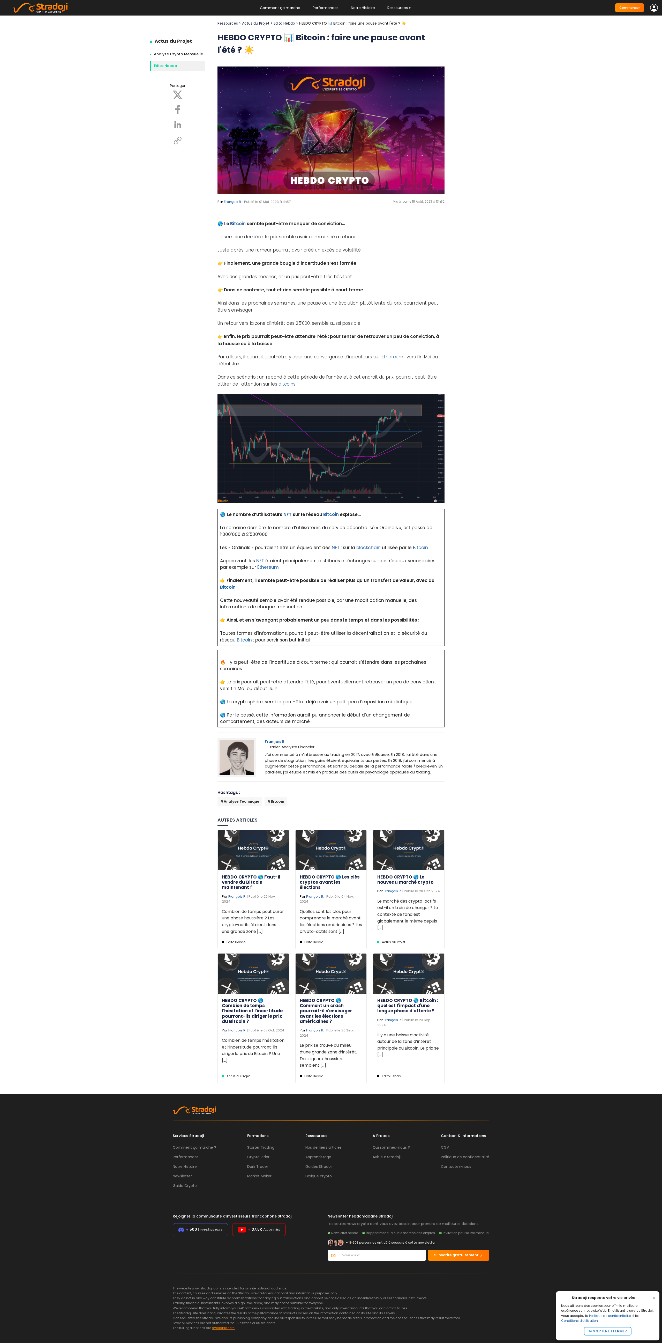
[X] (178, 94)
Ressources (227, 23)
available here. (223, 1328)
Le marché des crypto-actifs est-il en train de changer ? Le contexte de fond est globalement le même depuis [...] (407, 914)
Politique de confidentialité (610, 1316)
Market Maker (259, 1176)
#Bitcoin (275, 801)
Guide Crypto (185, 1185)
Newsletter (182, 1176)
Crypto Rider (258, 1157)
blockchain (368, 547)
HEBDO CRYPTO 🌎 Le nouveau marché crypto (405, 879)
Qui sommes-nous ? (391, 1147)
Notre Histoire (363, 7)
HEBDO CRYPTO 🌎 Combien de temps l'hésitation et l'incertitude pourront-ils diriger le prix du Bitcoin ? (252, 1011)
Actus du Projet (173, 41)
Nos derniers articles (323, 1147)
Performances (325, 7)
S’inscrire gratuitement (456, 1255)
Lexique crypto (318, 1176)
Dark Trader (257, 1166)
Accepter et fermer (608, 1331)
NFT (287, 514)
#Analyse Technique (239, 801)
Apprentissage (318, 1157)
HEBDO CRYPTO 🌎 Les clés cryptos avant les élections (330, 882)
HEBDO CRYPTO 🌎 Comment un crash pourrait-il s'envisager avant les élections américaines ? (326, 1011)
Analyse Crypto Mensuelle (178, 54)
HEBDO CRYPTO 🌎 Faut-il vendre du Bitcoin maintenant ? (251, 882)
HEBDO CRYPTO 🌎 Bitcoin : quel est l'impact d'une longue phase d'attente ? (407, 1005)
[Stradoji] (39, 8)
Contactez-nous (456, 1166)
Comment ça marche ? (194, 1147)
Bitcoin (238, 223)
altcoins (287, 384)
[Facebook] (177, 109)
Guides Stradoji (318, 1166)
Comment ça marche (280, 7)
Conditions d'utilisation (579, 1320)
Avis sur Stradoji (387, 1157)
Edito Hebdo (165, 65)
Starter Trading (260, 1147)
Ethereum (392, 357)
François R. (233, 201)
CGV (445, 1147)
